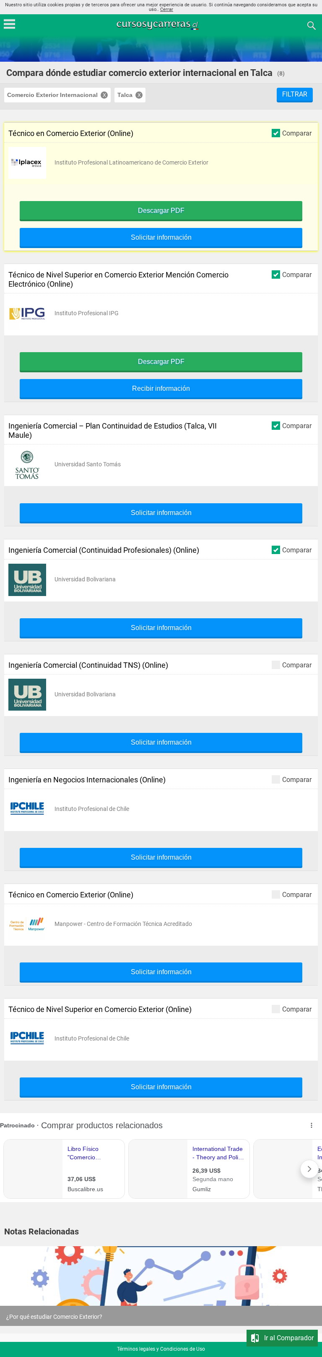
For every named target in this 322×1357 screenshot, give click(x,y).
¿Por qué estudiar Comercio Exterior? (54, 1316)
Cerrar (166, 9)
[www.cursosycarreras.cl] (162, 25)
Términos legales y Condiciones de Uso (161, 1349)
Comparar (297, 133)
